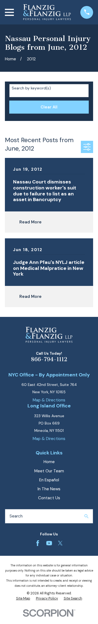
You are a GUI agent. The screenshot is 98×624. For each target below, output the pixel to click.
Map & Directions (49, 400)
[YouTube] (49, 543)
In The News (49, 489)
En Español (49, 480)
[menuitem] (23, 598)
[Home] (47, 12)
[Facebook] (38, 543)
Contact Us (49, 498)
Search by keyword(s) (31, 88)
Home (49, 461)
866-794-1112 (49, 359)
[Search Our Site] (86, 516)
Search (16, 516)
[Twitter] (60, 543)
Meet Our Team (49, 471)
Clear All (49, 107)
